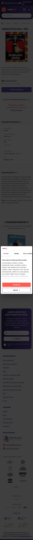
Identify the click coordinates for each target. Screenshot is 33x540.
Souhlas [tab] (6, 253)
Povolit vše (16, 284)
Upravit (15, 290)
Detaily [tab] (16, 253)
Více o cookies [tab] (27, 253)
